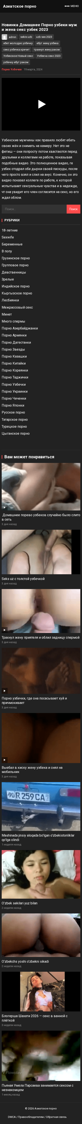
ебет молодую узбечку (18, 43)
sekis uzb (26, 36)
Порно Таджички (15, 377)
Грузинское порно (16, 258)
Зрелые (8, 279)
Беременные (12, 244)
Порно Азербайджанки (20, 328)
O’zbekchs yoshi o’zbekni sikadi (25, 961)
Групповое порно (15, 265)
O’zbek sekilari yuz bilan (19, 903)
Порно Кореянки (15, 370)
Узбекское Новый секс (18, 55)
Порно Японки (13, 405)
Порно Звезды (13, 349)
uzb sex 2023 (44, 36)
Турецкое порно (14, 427)
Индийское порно (16, 286)
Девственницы (14, 272)
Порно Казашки (14, 356)
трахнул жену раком (47, 49)
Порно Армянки (14, 335)
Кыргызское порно (17, 293)
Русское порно (13, 412)
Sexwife (8, 237)
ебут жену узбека (47, 43)
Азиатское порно (19, 6)
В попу (7, 251)
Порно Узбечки (11, 69)
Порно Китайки (14, 363)
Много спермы (13, 321)
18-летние (10, 230)
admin (12, 37)
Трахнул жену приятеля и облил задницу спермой (40, 637)
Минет (7, 314)
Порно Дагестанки (16, 342)
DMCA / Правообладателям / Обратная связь (37, 1117)
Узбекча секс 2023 (49, 55)
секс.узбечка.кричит (16, 49)
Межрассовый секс (17, 307)
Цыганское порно (16, 433)
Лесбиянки (10, 300)
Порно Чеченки (14, 398)
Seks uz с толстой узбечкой (23, 579)
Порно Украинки (15, 391)
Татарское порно (15, 420)
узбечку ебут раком (15, 62)
